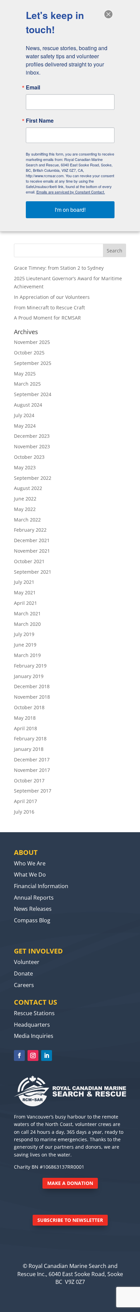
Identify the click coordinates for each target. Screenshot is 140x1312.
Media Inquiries (33, 1036)
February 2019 (30, 665)
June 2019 (25, 644)
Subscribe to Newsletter (70, 1220)
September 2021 (32, 572)
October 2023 (29, 457)
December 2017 (32, 759)
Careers (24, 985)
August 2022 (28, 488)
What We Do (30, 874)
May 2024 (25, 426)
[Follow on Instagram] (33, 1055)
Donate (23, 973)
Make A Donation (70, 1183)
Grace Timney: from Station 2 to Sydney (59, 268)
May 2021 (25, 592)
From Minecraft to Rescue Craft (49, 307)
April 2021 (25, 603)
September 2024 (32, 394)
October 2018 (29, 707)
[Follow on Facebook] (19, 1055)
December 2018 (32, 686)
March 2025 (27, 384)
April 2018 (25, 728)
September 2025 (32, 363)
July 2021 (24, 582)
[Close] (108, 14)
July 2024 (24, 415)
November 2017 (32, 770)
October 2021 (29, 561)
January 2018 (28, 749)
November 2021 (32, 551)
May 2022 (25, 509)
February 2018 (30, 738)
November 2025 (32, 342)
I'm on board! (70, 209)
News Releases (33, 909)
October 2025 (29, 352)
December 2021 (32, 540)
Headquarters (32, 1024)
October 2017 (29, 780)
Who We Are (30, 863)
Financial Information (41, 886)
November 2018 (32, 697)
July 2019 (24, 634)
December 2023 (32, 436)
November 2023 (32, 446)
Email (33, 87)
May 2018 (25, 718)
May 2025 (25, 373)
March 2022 (27, 519)
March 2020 (27, 624)
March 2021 (27, 613)
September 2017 (32, 790)
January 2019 (28, 676)
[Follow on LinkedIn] (46, 1055)
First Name (40, 120)
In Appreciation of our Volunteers (52, 297)
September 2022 (32, 478)
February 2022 (30, 530)
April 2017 (25, 801)
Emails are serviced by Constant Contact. (70, 191)
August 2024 (28, 405)
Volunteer (26, 962)
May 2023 (25, 467)
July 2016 (24, 811)
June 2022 (25, 498)
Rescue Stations (34, 1013)
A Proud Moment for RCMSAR (47, 317)
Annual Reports (34, 897)
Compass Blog (32, 920)
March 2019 (27, 655)
